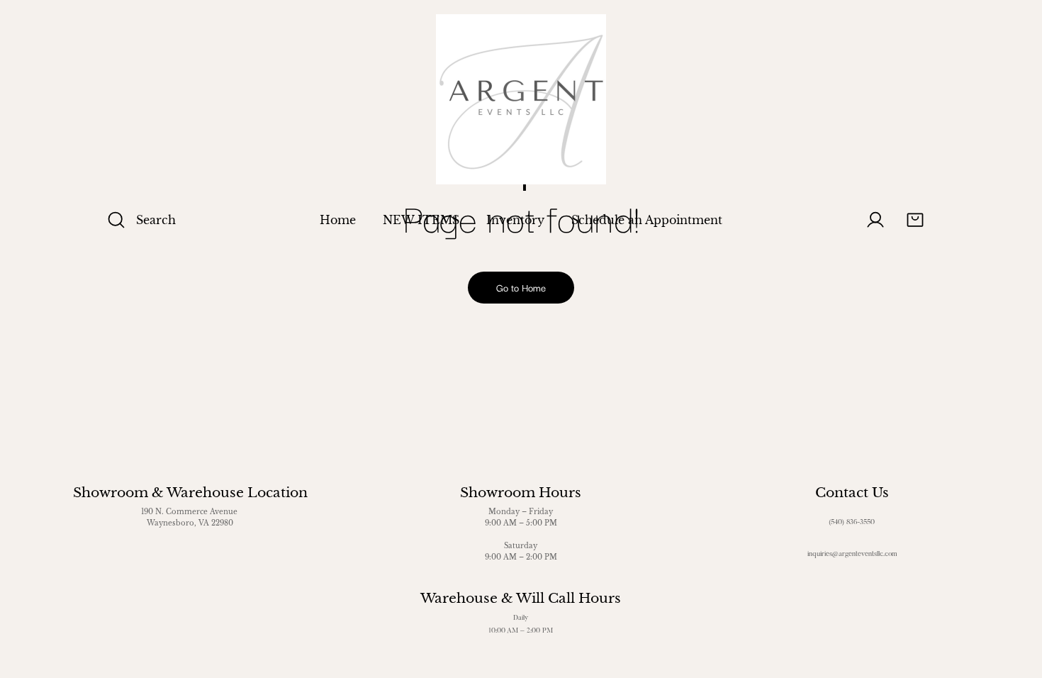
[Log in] (875, 220)
